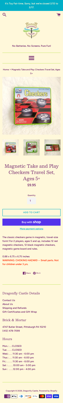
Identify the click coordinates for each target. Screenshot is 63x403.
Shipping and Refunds (14, 308)
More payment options (31, 228)
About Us (7, 304)
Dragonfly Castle (30, 391)
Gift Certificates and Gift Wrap (19, 311)
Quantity (32, 195)
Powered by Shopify (48, 391)
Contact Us (8, 300)
